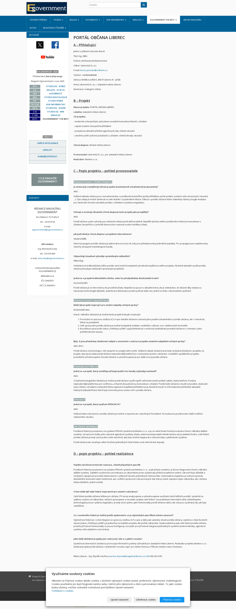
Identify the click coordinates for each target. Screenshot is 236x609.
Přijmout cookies (172, 599)
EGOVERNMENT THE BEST (162, 19)
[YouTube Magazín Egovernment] (47, 56)
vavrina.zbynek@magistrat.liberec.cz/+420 (129, 556)
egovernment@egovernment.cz (47, 229)
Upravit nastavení (119, 599)
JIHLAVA (73, 19)
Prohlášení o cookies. (63, 590)
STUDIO (57, 19)
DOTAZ (33, 27)
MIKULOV (137, 19)
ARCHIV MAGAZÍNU (192, 19)
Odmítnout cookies (146, 599)
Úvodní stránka (38, 19)
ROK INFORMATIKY (116, 19)
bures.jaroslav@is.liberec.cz (94, 70)
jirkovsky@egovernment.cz (51, 258)
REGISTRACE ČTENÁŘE (54, 27)
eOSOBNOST (92, 19)
